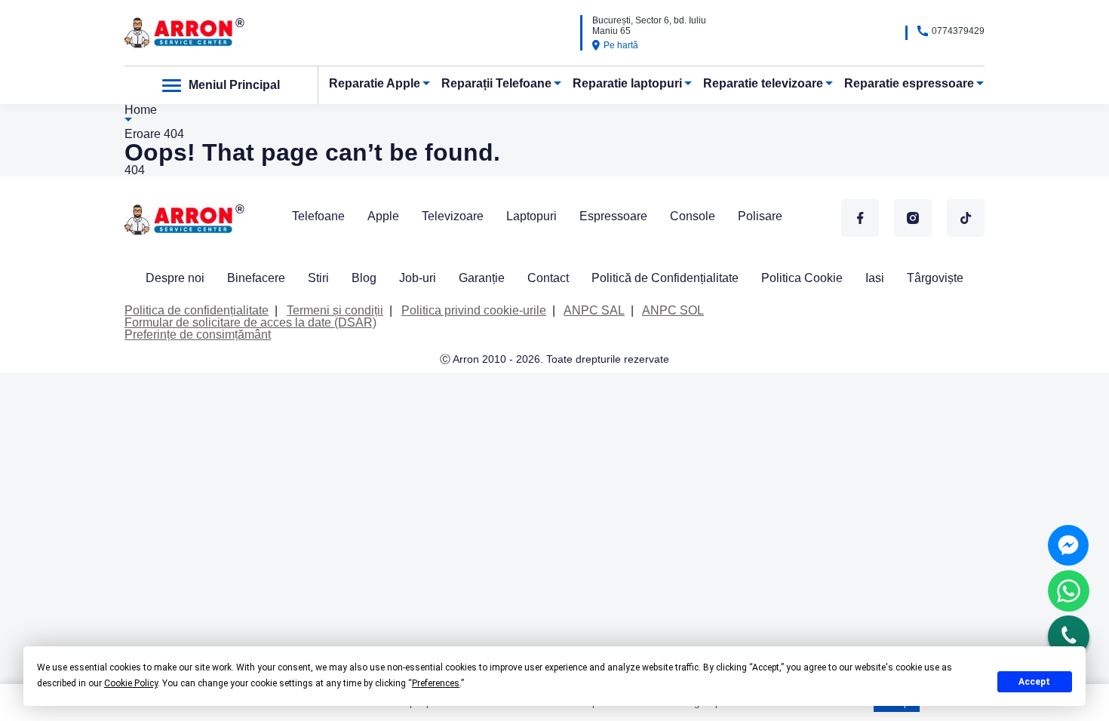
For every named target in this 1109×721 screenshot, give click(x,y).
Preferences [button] (435, 683)
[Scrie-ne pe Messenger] (1068, 545)
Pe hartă (621, 45)
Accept (1034, 682)
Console (692, 216)
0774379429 (958, 31)
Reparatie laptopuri (627, 83)
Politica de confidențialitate (196, 310)
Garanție (482, 278)
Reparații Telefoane (496, 83)
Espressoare (613, 216)
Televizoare (453, 216)
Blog (364, 278)
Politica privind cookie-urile (473, 310)
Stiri (318, 278)
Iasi (874, 278)
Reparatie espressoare (909, 83)
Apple (383, 216)
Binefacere (256, 278)
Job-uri (417, 278)
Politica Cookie (802, 278)
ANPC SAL (594, 310)
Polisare (760, 216)
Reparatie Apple (374, 83)
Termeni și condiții (335, 310)
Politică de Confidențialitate (665, 278)
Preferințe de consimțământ (197, 334)
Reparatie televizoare (763, 83)
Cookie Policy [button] (131, 683)
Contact (548, 278)
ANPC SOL (673, 310)
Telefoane (318, 216)
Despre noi (175, 278)
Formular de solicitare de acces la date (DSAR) (250, 322)
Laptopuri (531, 216)
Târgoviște (935, 278)
